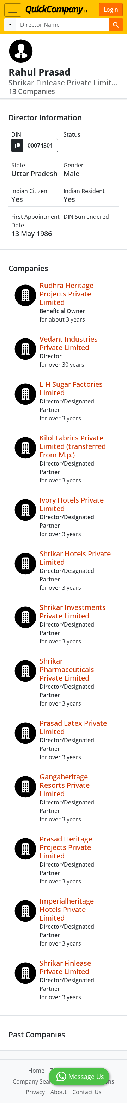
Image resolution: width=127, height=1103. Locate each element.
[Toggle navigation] (12, 10)
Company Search (35, 1081)
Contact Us (87, 1092)
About (58, 1092)
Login (111, 9)
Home (36, 1070)
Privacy (35, 1092)
